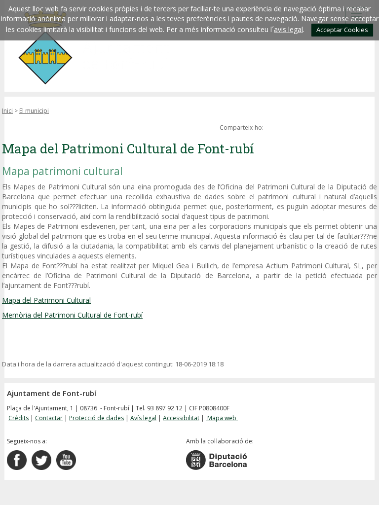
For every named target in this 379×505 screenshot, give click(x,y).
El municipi (34, 111)
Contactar (49, 418)
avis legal (288, 29)
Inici (7, 111)
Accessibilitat (181, 418)
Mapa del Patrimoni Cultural (46, 300)
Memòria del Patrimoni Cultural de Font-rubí (72, 315)
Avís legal (143, 418)
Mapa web (222, 418)
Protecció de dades (96, 418)
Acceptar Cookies (342, 29)
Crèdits (18, 418)
